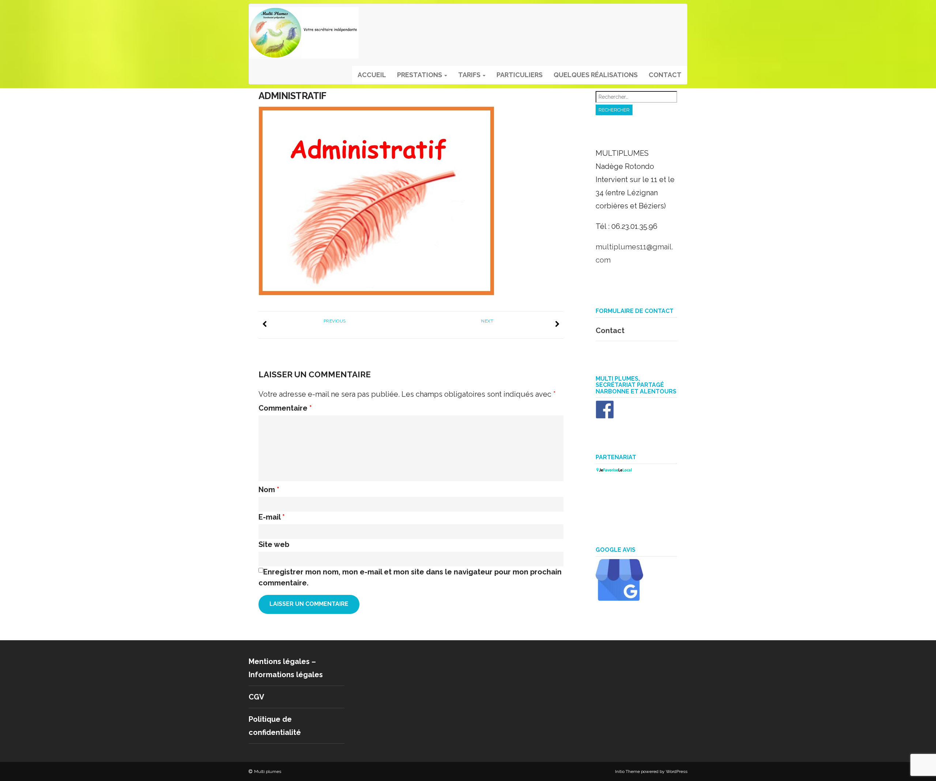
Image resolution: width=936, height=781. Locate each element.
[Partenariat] (614, 470)
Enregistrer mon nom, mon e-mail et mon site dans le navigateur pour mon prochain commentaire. (410, 577)
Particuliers (520, 75)
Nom (268, 489)
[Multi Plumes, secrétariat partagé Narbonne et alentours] (605, 416)
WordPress (676, 771)
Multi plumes (267, 771)
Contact (665, 75)
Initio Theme (627, 771)
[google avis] (619, 598)
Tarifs (470, 75)
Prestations (420, 75)
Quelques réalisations (596, 75)
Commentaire (285, 408)
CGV (256, 697)
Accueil (372, 75)
